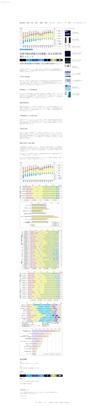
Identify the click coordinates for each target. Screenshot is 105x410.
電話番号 (40, 402)
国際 (41, 23)
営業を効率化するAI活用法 (76, 53)
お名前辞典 (51, 402)
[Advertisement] (52, 13)
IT (65, 23)
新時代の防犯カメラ (75, 87)
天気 (36, 402)
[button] (21, 23)
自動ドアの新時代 (75, 39)
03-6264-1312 (23, 372)
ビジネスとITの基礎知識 (76, 73)
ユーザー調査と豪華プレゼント (77, 80)
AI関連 (37, 381)
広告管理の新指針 (75, 32)
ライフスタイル (78, 23)
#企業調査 (22, 49)
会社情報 (56, 402)
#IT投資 (26, 49)
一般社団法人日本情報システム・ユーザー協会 (29, 363)
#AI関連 (30, 49)
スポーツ (60, 23)
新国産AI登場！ (75, 66)
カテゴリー (45, 402)
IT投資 (35, 381)
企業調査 (31, 381)
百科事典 (61, 402)
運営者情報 (66, 402)
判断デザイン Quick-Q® (76, 46)
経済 (46, 23)
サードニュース (6, 2)
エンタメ (52, 23)
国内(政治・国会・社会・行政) (29, 23)
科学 (69, 23)
